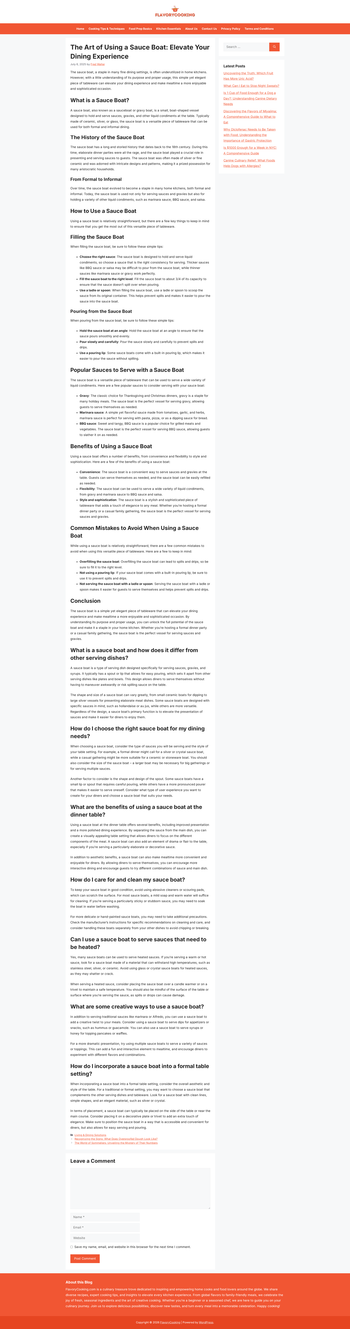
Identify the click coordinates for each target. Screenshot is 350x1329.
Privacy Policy (230, 28)
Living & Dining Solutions (90, 1135)
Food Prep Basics (140, 28)
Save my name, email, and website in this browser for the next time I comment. (132, 1247)
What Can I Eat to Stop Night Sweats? (251, 86)
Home (80, 28)
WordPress (206, 1322)
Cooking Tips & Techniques (107, 28)
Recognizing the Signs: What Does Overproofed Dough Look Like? (116, 1138)
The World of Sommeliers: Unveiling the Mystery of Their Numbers (116, 1142)
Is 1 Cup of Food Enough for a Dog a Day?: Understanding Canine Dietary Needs (250, 98)
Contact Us (209, 28)
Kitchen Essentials (168, 28)
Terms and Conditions (259, 28)
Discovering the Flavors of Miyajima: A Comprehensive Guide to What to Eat (250, 116)
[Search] (274, 47)
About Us (191, 28)
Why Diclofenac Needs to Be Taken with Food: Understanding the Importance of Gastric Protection (249, 135)
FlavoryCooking (170, 1322)
